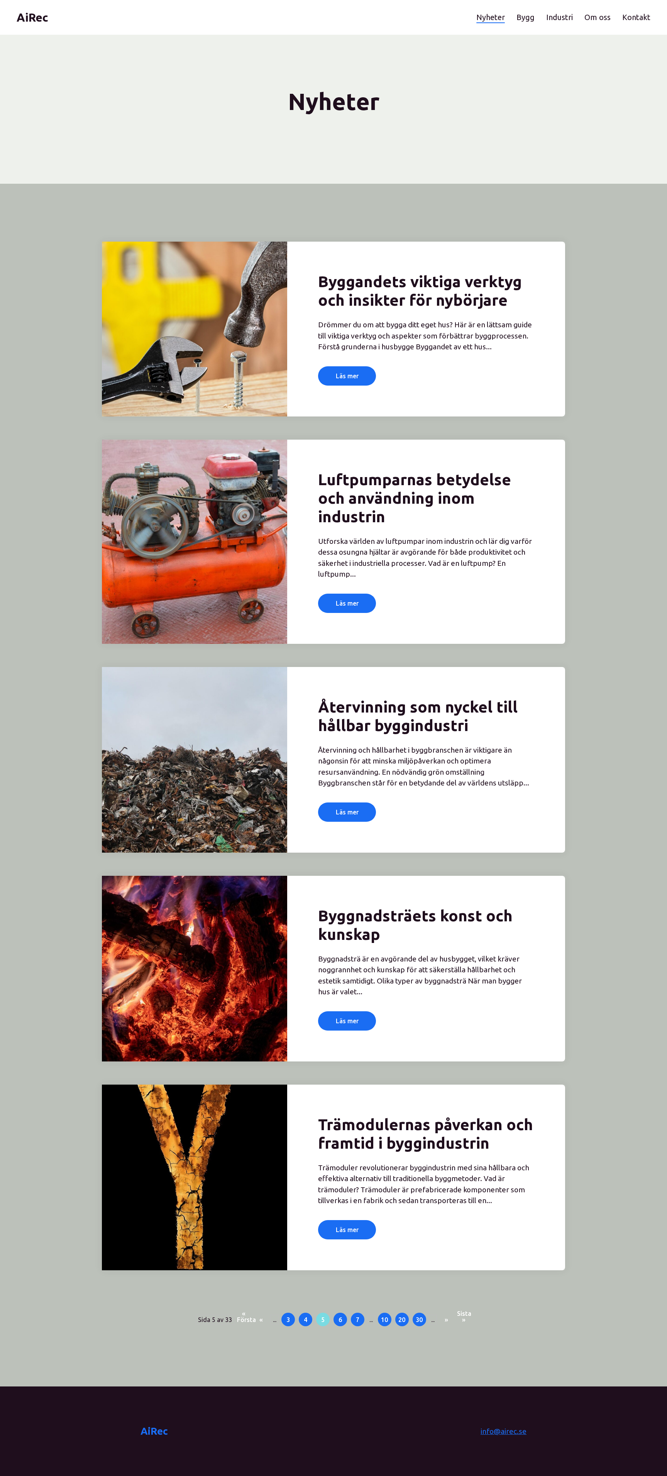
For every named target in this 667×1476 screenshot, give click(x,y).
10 (384, 1319)
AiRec (154, 1431)
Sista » (464, 1315)
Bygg (525, 17)
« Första (244, 1315)
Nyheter (490, 17)
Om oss (597, 17)
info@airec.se (503, 1431)
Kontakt (636, 17)
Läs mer (347, 375)
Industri (559, 17)
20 (401, 1319)
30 (419, 1319)
